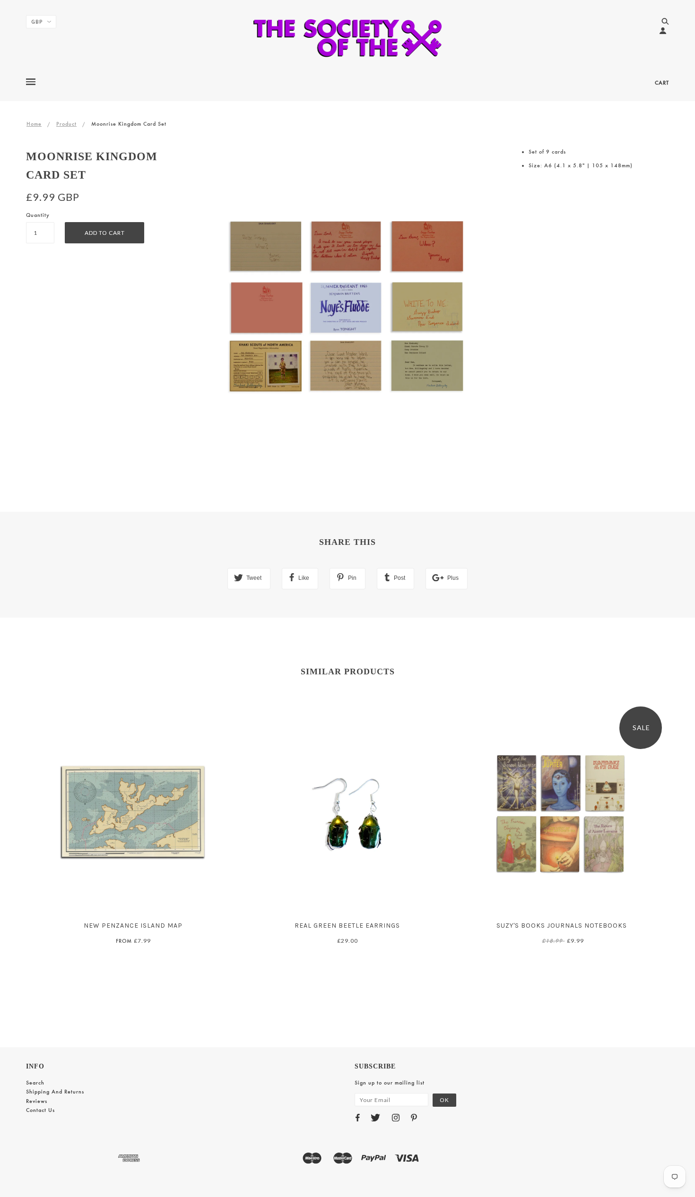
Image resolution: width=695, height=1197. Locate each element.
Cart (662, 82)
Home (34, 124)
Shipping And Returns (55, 1091)
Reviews (36, 1101)
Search (35, 1082)
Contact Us (40, 1110)
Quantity (38, 215)
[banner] (347, 37)
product (66, 124)
